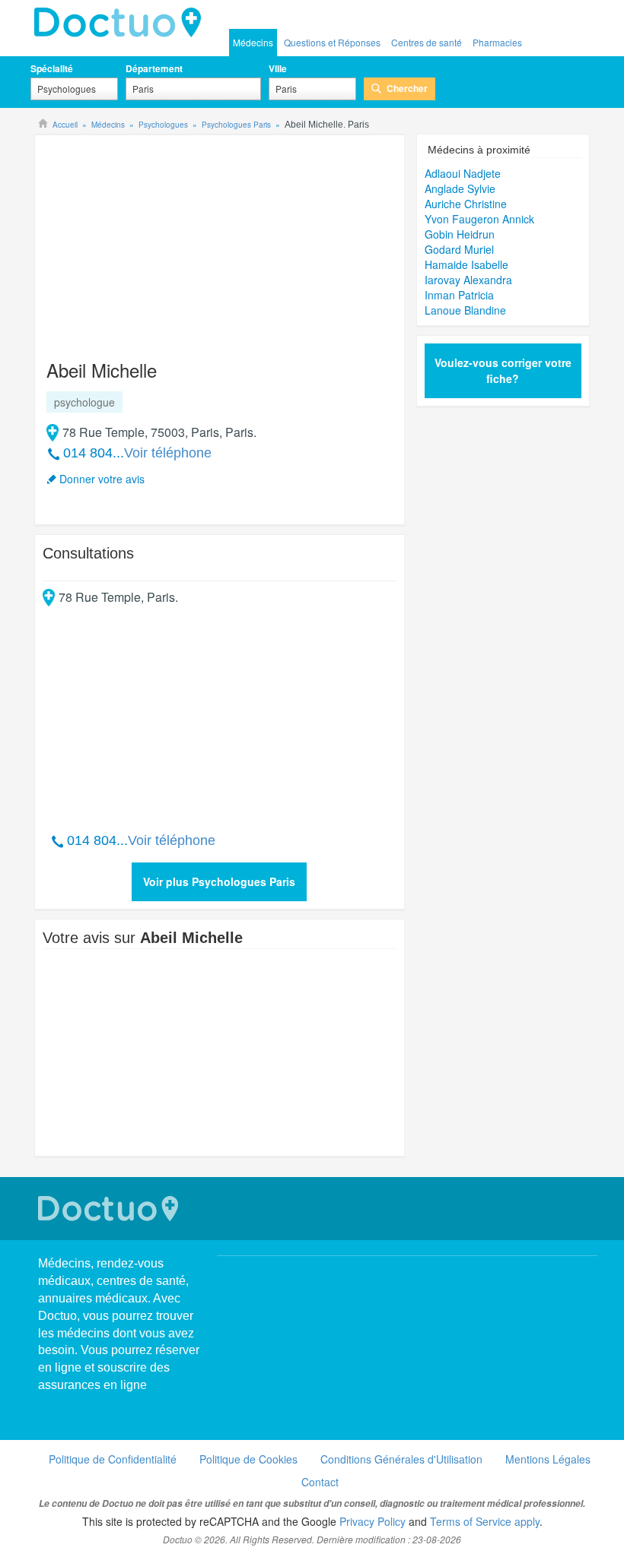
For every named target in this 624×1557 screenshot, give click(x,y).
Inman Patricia (459, 294)
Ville (278, 68)
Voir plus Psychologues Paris (219, 881)
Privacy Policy (372, 1521)
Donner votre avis (102, 478)
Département (154, 68)
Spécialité (51, 68)
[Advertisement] (159, 240)
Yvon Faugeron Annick (479, 218)
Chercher (407, 88)
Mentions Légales (548, 1459)
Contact (320, 1481)
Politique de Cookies (248, 1459)
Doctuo (121, 23)
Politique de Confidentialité (113, 1459)
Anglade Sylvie (460, 188)
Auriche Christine (466, 203)
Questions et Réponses (332, 42)
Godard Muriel (459, 249)
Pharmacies (497, 42)
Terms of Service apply (485, 1521)
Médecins (253, 42)
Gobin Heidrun (460, 234)
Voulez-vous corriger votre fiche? (503, 370)
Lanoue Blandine (465, 310)
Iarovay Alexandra (468, 279)
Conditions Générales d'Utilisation (401, 1459)
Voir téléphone (168, 452)
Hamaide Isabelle (466, 264)
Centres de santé (426, 42)
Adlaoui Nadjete (463, 173)
